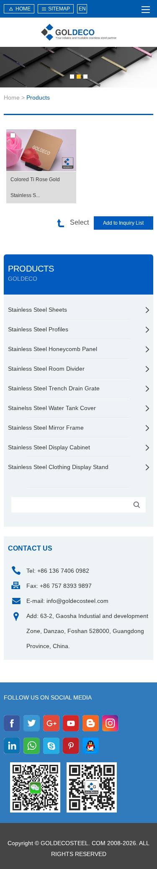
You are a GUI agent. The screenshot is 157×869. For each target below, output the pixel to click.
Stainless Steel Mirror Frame (46, 427)
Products (38, 97)
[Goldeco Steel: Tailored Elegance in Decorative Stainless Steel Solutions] (78, 32)
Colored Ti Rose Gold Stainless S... (35, 187)
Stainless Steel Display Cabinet (49, 447)
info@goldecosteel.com (77, 600)
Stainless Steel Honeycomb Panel (52, 349)
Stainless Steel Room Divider (46, 368)
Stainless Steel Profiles (38, 329)
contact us (30, 548)
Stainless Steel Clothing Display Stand (58, 467)
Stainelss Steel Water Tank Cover (52, 408)
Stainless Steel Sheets (37, 309)
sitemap (59, 9)
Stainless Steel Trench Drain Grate (54, 388)
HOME (23, 9)
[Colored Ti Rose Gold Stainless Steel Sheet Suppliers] (41, 150)
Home (12, 97)
